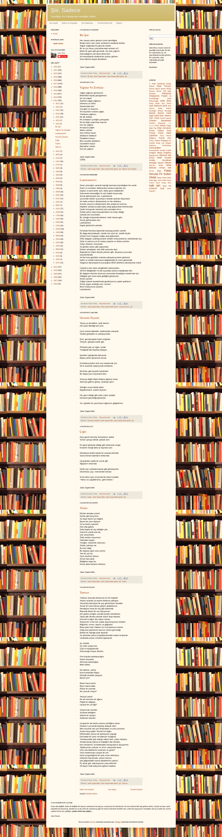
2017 (56, 84)
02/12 (58, 114)
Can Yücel (154, 118)
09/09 (58, 178)
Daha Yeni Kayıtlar (87, 789)
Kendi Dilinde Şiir (105, 23)
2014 (56, 94)
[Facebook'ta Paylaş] (125, 73)
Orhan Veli (165, 168)
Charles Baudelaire (160, 120)
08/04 (58, 249)
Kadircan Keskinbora (160, 145)
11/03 (58, 256)
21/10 (58, 158)
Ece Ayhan (160, 125)
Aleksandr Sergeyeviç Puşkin (160, 94)
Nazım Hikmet (164, 163)
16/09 (58, 175)
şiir (126, 76)
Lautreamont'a (88, 180)
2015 (56, 90)
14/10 (58, 161)
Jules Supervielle (100, 76)
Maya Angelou (164, 153)
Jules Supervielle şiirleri (115, 76)
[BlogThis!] (120, 73)
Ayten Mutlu (154, 103)
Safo (159, 180)
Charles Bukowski (157, 123)
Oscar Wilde (155, 171)
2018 (56, 80)
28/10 (58, 155)
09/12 (58, 110)
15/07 (58, 202)
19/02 (58, 259)
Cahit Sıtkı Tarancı (162, 115)
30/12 (58, 103)
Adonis (151, 86)
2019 (56, 77)
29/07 (58, 195)
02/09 (58, 182)
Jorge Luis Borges (163, 143)
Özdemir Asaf (156, 188)
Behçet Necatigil (164, 111)
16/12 (58, 107)
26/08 (58, 185)
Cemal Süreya (165, 118)
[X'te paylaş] (122, 73)
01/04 (58, 253)
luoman (93, 822)
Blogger (118, 822)
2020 (56, 73)
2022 (56, 67)
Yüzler (84, 508)
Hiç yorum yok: (105, 73)
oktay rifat (166, 186)
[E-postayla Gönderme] (114, 73)
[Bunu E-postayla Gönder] (118, 73)
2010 (56, 270)
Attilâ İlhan (165, 101)
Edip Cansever (164, 128)
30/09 (58, 168)
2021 (56, 70)
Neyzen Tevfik (156, 165)
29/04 (58, 239)
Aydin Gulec (58, 43)
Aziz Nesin (166, 103)
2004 (56, 284)
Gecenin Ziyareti (89, 318)
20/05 (58, 229)
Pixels (55, 34)
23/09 (58, 171)
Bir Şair (84, 35)
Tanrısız (84, 592)
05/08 (58, 192)
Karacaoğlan (155, 148)
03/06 (58, 222)
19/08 (58, 188)
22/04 (58, 242)
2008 (56, 277)
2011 (55, 267)
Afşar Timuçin (164, 86)
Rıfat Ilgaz (153, 180)
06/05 (58, 236)
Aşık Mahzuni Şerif (158, 106)
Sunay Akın (166, 183)
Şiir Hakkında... (87, 23)
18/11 (58, 120)
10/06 (58, 219)
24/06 (58, 212)
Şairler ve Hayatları (69, 23)
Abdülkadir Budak (164, 84)
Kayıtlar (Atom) (91, 794)
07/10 (58, 165)
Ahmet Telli (161, 91)
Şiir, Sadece (66, 10)
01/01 (58, 263)
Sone (158, 183)
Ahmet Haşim (154, 89)
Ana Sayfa (53, 23)
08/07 (58, 205)
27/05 (58, 226)
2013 (56, 97)
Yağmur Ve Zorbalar (91, 87)
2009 (56, 274)
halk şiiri (154, 185)
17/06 (58, 215)
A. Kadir (152, 84)
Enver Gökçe (156, 130)
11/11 (58, 124)
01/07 (58, 209)
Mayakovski (153, 155)
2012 (56, 100)
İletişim (119, 23)
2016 (56, 87)
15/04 (58, 246)
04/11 (58, 151)
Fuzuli (161, 138)
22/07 (58, 199)
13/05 (58, 232)
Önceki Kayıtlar (136, 789)
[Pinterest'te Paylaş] (127, 73)
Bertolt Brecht (156, 113)
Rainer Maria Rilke (164, 178)
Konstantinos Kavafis (157, 150)
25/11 (58, 117)
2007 (56, 280)
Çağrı (83, 431)
